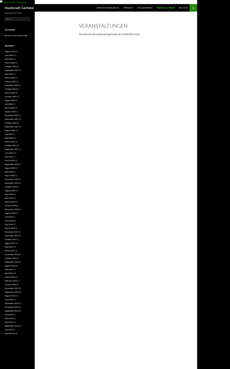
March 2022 (10, 141)
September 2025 (12, 70)
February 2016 (11, 281)
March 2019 (10, 202)
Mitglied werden (145, 8)
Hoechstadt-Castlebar (19, 8)
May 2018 (9, 224)
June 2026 (9, 55)
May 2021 (9, 157)
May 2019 (9, 194)
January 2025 (10, 81)
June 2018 (9, 220)
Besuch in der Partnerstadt (16, 35)
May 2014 (9, 318)
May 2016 (9, 269)
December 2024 (11, 85)
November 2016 (11, 254)
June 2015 (9, 299)
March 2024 (10, 93)
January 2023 (10, 111)
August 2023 (10, 100)
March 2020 (10, 175)
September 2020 (12, 164)
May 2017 (9, 247)
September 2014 (12, 311)
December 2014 (11, 303)
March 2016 (10, 277)
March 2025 (10, 78)
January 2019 (10, 205)
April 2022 (9, 138)
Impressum (128, 8)
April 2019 (9, 198)
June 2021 (9, 153)
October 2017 (10, 239)
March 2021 (10, 160)
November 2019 (11, 183)
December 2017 (11, 232)
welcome (183, 8)
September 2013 (12, 326)
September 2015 (12, 292)
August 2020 (10, 168)
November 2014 (11, 307)
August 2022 (10, 130)
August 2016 (10, 266)
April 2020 (9, 172)
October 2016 (10, 258)
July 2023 (9, 104)
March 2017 (10, 250)
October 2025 (10, 66)
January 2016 (10, 284)
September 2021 (12, 149)
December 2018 (11, 209)
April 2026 (9, 59)
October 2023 (10, 96)
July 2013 (9, 329)
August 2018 (10, 213)
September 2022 (12, 126)
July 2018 (9, 217)
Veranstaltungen (166, 8)
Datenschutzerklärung (108, 8)
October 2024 (10, 89)
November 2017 (11, 235)
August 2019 (10, 190)
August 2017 (10, 243)
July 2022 (9, 134)
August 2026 (10, 51)
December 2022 (11, 115)
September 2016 (12, 262)
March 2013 (10, 333)
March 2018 (10, 228)
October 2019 (10, 187)
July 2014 (9, 314)
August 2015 (10, 296)
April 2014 (9, 322)
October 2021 (10, 145)
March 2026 (10, 63)
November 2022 (11, 119)
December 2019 (11, 179)
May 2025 (9, 74)
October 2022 (10, 123)
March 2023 (10, 108)
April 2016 (9, 273)
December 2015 (11, 288)
